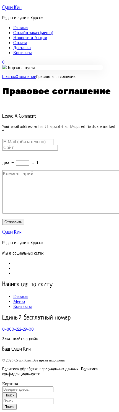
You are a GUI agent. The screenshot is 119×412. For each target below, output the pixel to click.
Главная (9, 77)
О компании (26, 77)
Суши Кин (12, 8)
